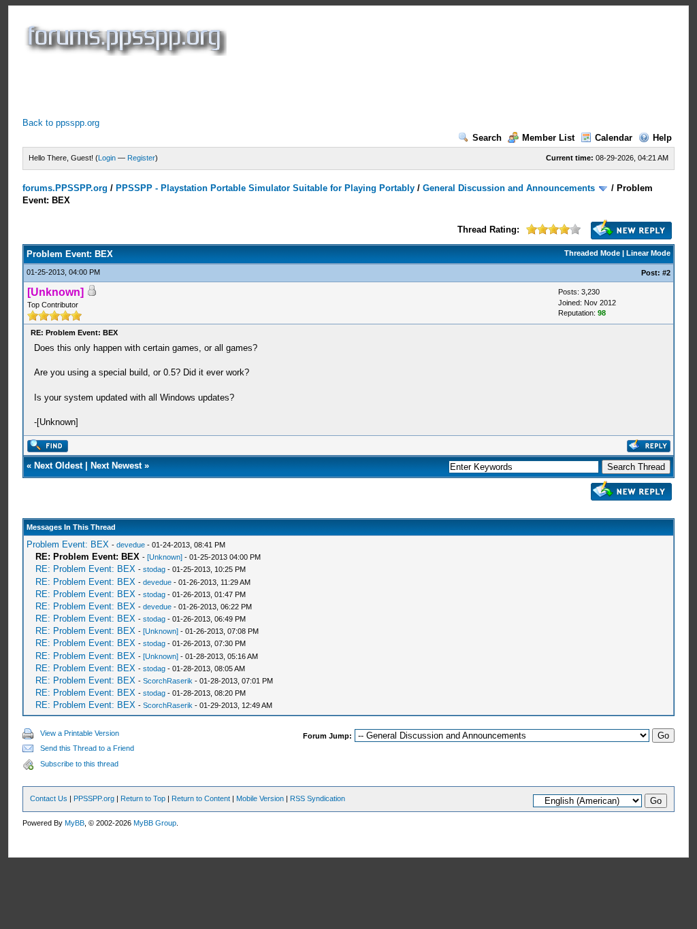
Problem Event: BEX (68, 544)
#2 (666, 273)
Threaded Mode (592, 253)
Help (662, 138)
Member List (548, 138)
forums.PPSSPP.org (65, 188)
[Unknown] (164, 557)
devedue (130, 545)
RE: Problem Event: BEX (85, 569)
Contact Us (48, 798)
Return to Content (201, 798)
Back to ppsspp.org (60, 123)
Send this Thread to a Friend (87, 748)
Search (487, 138)
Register (141, 158)
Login (107, 158)
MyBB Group (154, 823)
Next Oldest (58, 465)
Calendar (613, 138)
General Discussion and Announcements (509, 188)
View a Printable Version (79, 733)
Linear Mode (648, 253)
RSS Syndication (317, 798)
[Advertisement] (270, 86)
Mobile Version (260, 798)
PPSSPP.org (94, 798)
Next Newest (116, 465)
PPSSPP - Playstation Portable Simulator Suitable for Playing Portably (265, 188)
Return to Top (142, 798)
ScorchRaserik (168, 681)
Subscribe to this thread (79, 764)
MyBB (74, 823)
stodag (154, 569)
